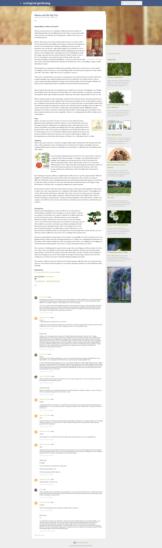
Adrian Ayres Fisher (45, 317)
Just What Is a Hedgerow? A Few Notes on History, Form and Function (118, 164)
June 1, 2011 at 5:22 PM (46, 497)
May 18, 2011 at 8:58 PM (46, 394)
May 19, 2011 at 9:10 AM (46, 455)
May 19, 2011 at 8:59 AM (46, 410)
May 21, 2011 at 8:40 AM (46, 484)
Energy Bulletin (49, 276)
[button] (35, 21)
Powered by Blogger (82, 542)
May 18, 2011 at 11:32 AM (46, 349)
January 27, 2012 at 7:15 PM (47, 531)
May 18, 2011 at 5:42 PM (46, 383)
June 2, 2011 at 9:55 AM (46, 510)
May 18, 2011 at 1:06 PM (46, 371)
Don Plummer (43, 297)
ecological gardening (36, 3)
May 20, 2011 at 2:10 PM (46, 474)
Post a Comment (39, 535)
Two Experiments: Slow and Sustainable (47, 272)
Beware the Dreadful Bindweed (117, 225)
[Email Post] (35, 279)
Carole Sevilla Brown (45, 376)
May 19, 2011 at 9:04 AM (46, 426)
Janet (41, 489)
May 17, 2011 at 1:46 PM (46, 312)
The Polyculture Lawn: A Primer (117, 252)
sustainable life (40, 281)
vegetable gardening (52, 281)
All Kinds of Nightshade (115, 77)
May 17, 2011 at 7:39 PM (46, 329)
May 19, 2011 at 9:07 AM (46, 439)
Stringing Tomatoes (94, 59)
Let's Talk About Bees (114, 135)
